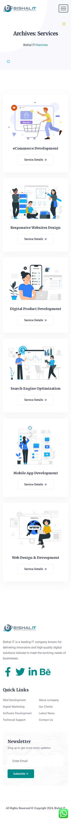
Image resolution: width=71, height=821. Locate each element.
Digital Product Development (35, 309)
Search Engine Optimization (36, 388)
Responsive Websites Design (35, 227)
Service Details (33, 159)
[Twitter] (20, 672)
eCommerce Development (35, 148)
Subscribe (19, 773)
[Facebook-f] (8, 672)
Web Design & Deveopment (35, 557)
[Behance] (45, 672)
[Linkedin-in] (33, 672)
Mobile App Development (35, 473)
